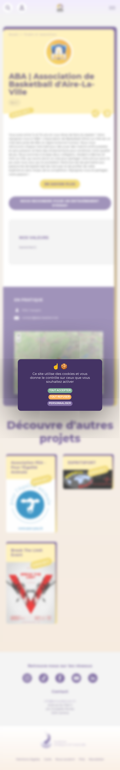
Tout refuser (60, 396)
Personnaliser (60, 403)
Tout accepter (60, 390)
